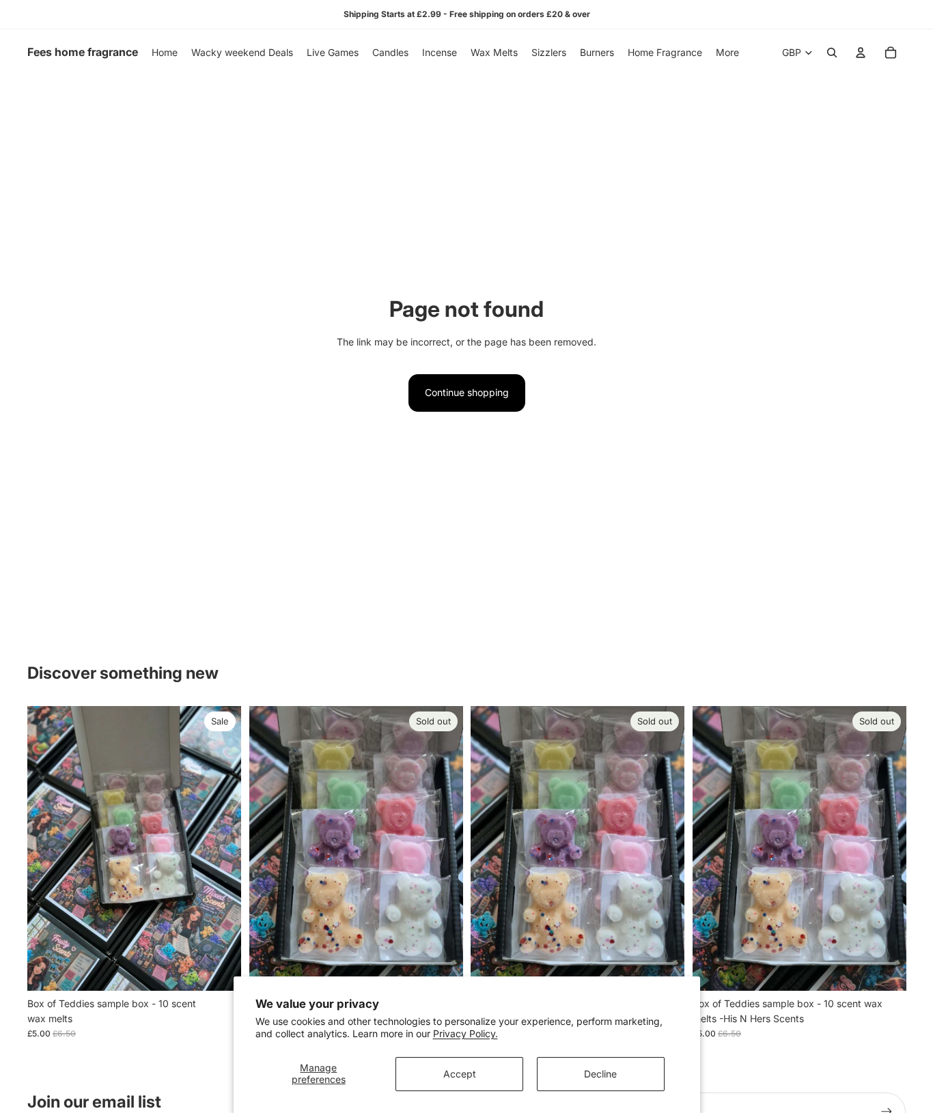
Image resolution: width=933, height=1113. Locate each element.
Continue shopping (467, 392)
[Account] (861, 53)
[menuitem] (727, 52)
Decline (600, 1074)
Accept (459, 1074)
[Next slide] (220, 849)
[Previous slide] (47, 849)
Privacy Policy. (465, 1033)
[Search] (832, 53)
